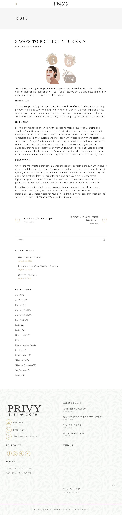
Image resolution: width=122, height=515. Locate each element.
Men (17, 340)
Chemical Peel (21, 310)
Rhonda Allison (21, 355)
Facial (17, 325)
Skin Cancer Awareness (73, 433)
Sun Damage (20, 370)
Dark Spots (20, 320)
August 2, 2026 (67, 436)
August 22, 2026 (25, 261)
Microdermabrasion (24, 345)
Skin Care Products (23, 365)
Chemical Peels (22, 315)
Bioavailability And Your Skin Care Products (38, 266)
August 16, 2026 (25, 269)
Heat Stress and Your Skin (30, 257)
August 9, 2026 (24, 278)
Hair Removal (21, 335)
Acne (17, 295)
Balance (18, 305)
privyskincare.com (71, 197)
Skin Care (36, 46)
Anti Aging (19, 300)
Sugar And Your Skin (27, 274)
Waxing (18, 375)
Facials (18, 330)
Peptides (19, 350)
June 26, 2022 (22, 46)
